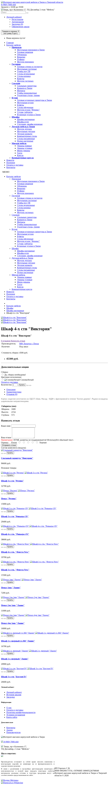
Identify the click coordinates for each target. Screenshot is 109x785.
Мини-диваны (23, 150)
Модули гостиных (25, 81)
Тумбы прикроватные (27, 93)
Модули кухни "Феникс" (28, 110)
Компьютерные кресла (23, 158)
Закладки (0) (17, 24)
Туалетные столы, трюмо (28, 95)
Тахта (19, 153)
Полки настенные (25, 141)
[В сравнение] (30, 385)
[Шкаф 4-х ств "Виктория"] (14, 317)
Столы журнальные (26, 74)
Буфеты (20, 105)
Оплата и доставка (14, 165)
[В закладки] (27, 385)
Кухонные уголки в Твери (29, 114)
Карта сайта (11, 717)
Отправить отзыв (9, 445)
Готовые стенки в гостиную (29, 66)
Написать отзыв (17, 341)
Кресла (20, 155)
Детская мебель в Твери (23, 126)
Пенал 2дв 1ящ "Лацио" (13, 605)
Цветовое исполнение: (11, 377)
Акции (9, 730)
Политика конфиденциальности (20, 712)
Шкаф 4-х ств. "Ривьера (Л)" (15, 534)
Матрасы (21, 90)
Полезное (10, 162)
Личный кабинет (14, 17)
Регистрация (17, 19)
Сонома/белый (27, 380)
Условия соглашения (15, 715)
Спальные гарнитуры (27, 86)
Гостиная (16, 64)
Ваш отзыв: (6, 437)
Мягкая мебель (19, 143)
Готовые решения (25, 52)
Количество (6, 385)
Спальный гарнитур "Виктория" (17, 458)
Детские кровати (24, 134)
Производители (13, 732)
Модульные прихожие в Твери (31, 50)
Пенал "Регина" (9, 498)
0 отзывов (5, 341)
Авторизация (18, 22)
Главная (10, 42)
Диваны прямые (24, 146)
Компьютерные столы (27, 136)
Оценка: (5, 442)
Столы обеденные (25, 107)
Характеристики (13, 392)
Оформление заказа (20, 26)
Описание (11, 389)
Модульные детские (26, 131)
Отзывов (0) (11, 394)
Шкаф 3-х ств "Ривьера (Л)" (15, 516)
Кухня (15, 98)
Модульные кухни (25, 102)
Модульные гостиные (27, 69)
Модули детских (24, 129)
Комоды (20, 78)
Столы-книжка (24, 76)
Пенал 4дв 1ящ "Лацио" (13, 623)
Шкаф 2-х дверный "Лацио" (15, 659)
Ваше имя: (6, 426)
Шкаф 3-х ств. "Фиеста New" (15, 570)
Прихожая (17, 47)
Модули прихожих (25, 62)
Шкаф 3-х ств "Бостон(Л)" (14, 677)
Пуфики (20, 59)
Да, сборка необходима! (15, 375)
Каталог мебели (13, 45)
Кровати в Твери (24, 88)
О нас (9, 707)
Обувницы (22, 54)
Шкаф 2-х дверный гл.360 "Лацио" (18, 641)
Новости (10, 160)
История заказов (13, 695)
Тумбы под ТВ (23, 71)
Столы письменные (26, 138)
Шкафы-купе (23, 122)
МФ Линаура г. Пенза (29, 344)
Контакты (10, 167)
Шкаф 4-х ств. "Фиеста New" (15, 552)
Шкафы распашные (26, 119)
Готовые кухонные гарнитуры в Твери (34, 100)
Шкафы (16, 117)
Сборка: (4, 372)
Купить (22, 385)
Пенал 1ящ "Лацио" (11, 587)
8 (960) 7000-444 (8, 4)
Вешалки (21, 57)
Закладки (10, 697)
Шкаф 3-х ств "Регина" (12, 481)
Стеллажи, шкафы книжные (30, 124)
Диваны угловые (24, 148)
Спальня (16, 83)
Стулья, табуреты (25, 112)
